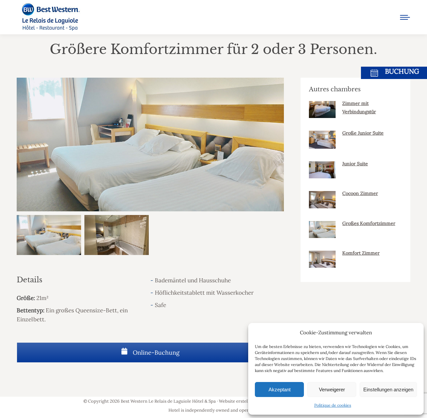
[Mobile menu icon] (405, 17)
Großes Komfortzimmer (368, 223)
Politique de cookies (332, 405)
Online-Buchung (155, 352)
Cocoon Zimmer (360, 193)
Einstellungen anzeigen (388, 389)
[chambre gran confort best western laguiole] (49, 235)
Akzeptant (280, 389)
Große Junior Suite (363, 133)
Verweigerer (332, 389)
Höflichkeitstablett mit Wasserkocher (204, 292)
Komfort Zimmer (361, 253)
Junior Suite (355, 164)
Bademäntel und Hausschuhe (193, 280)
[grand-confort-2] (116, 235)
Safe (160, 305)
